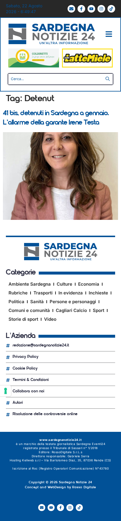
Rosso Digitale (84, 487)
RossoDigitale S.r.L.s (67, 452)
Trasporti (43, 293)
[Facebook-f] (81, 9)
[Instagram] (101, 9)
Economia (88, 284)
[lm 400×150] (87, 65)
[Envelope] (71, 9)
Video (50, 319)
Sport (98, 310)
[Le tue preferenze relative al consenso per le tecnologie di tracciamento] (5, 390)
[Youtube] (91, 9)
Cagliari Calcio (71, 310)
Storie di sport (23, 319)
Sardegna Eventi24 (90, 444)
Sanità (37, 301)
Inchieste (98, 293)
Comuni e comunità (29, 310)
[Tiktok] (111, 9)
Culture (64, 284)
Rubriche (18, 293)
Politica (16, 301)
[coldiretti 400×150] (33, 65)
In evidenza (70, 293)
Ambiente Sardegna (30, 284)
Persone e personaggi (73, 301)
